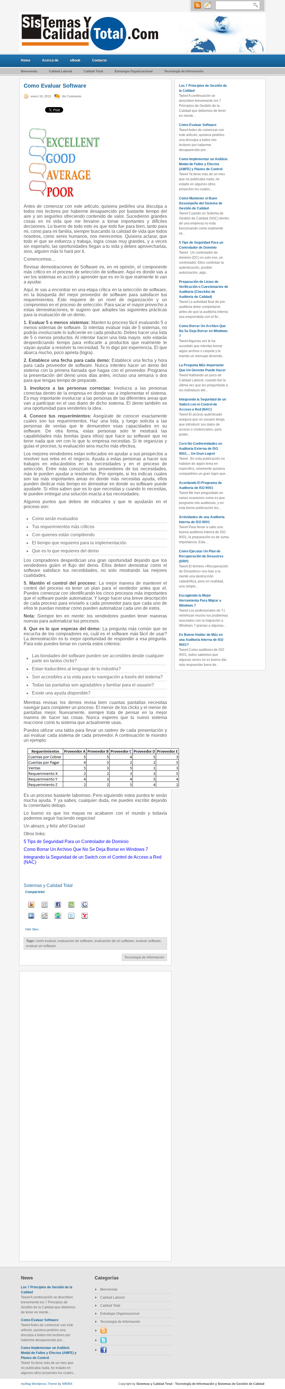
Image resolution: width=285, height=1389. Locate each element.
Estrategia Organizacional (134, 71)
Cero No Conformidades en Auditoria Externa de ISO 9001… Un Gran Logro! (200, 449)
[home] (142, 32)
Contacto (99, 60)
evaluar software (148, 941)
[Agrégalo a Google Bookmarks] (84, 908)
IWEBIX (67, 1383)
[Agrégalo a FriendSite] (71, 908)
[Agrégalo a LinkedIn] (31, 919)
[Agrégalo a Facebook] (58, 908)
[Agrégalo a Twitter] (71, 919)
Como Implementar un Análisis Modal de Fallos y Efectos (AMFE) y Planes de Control (203, 164)
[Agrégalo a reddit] (44, 919)
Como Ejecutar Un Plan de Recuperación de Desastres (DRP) (201, 556)
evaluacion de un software (114, 941)
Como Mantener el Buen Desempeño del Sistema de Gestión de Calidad (200, 203)
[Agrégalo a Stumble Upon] (58, 919)
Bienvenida (29, 71)
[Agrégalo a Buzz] (31, 908)
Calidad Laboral (60, 71)
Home (25, 60)
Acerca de (50, 60)
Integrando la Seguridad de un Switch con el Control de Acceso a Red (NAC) (202, 404)
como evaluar (46, 941)
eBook (75, 60)
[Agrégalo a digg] (44, 908)
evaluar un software (41, 946)
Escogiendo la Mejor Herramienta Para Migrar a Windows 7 (200, 600)
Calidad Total (93, 71)
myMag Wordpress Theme (39, 1383)
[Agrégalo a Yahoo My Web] (84, 919)
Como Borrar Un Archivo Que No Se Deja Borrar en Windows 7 (203, 331)
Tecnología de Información (183, 71)
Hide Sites (32, 929)
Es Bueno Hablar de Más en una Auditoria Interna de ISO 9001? (201, 640)
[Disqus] (95, 1044)
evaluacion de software (75, 941)
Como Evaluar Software (198, 125)
